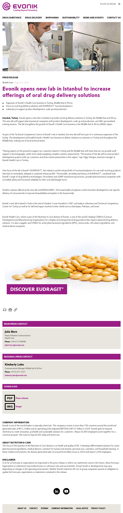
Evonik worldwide (108, 4)
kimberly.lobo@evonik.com (16, 375)
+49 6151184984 (18, 342)
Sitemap (44, 508)
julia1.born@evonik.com (14, 345)
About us (21, 508)
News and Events (93, 17)
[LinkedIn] (56, 491)
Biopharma (52, 17)
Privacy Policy (98, 508)
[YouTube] (66, 491)
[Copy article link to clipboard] (15, 309)
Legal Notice (82, 508)
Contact (33, 508)
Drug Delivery (33, 17)
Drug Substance (11, 17)
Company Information (62, 508)
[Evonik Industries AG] (19, 6)
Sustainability (71, 17)
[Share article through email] (10, 309)
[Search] (119, 4)
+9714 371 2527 (18, 372)
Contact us (114, 17)
